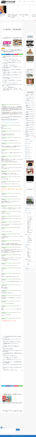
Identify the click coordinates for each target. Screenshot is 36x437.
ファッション (29, 250)
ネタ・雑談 (28, 234)
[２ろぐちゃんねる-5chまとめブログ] (8, 3)
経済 (28, 231)
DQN (28, 236)
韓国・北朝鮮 (29, 232)
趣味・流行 (29, 242)
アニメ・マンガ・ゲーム (30, 262)
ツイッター (28, 210)
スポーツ (28, 263)
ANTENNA (32, 1)
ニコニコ (28, 237)
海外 (28, 229)
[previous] (1, 13)
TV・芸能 (28, 260)
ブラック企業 (29, 239)
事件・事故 (29, 221)
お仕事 (28, 248)
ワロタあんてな (28, 143)
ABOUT (20, 1)
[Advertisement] (12, 97)
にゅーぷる (28, 154)
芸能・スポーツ (28, 259)
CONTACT (25, 1)
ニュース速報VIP (30, 219)
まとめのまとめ (28, 158)
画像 (28, 264)
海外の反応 (28, 244)
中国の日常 (29, 220)
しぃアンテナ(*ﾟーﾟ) (29, 141)
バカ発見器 (29, 238)
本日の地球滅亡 (29, 240)
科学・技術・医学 (30, 230)
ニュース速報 (3, 48)
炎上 (28, 241)
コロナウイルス (29, 217)
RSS (29, 1)
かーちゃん (29, 249)
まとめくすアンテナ (29, 147)
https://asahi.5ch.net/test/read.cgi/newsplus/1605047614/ (11, 122)
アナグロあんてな (29, 156)
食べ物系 (28, 257)
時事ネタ (28, 228)
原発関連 (28, 222)
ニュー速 (27, 145)
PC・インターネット (30, 216)
